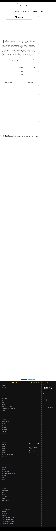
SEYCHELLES (5, 490)
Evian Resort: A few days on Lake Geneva (35, 435)
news (34, 391)
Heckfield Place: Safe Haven (35, 404)
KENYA (3, 452)
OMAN (3, 477)
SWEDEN (4, 498)
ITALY (3, 446)
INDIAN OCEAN (5, 438)
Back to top (50, 529)
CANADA (4, 404)
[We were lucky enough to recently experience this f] (21, 161)
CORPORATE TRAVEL (6, 509)
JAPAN (3, 450)
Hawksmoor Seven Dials (9, 82)
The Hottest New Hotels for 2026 (34, 414)
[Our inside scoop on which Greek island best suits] (7, 260)
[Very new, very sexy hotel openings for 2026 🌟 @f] (35, 158)
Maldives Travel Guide (34, 424)
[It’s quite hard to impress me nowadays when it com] (35, 279)
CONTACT (4, 414)
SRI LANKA (4, 496)
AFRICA (4, 387)
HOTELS (4, 435)
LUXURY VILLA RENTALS (7, 454)
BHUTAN (4, 402)
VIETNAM (4, 515)
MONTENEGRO (5, 465)
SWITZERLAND (5, 500)
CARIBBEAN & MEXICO (7, 406)
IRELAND (4, 444)
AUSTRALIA (4, 392)
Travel (35, 432)
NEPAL (3, 469)
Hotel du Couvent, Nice (50, 402)
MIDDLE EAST (5, 463)
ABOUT (4, 385)
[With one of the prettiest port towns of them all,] (21, 358)
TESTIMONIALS (5, 504)
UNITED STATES (5, 513)
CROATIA (4, 417)
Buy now (22, 74)
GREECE (4, 431)
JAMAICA (4, 448)
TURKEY (4, 511)
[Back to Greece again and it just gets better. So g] (21, 323)
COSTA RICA (5, 415)
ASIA (3, 391)
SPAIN (3, 494)
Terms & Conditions (7, 502)
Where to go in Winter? (8, 523)
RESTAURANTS (5, 486)
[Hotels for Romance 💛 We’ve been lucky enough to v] (7, 228)
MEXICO (4, 461)
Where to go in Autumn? (8, 517)
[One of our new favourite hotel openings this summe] (35, 212)
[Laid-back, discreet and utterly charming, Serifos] (35, 357)
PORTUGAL (4, 481)
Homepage (4, 433)
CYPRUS (4, 419)
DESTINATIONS (5, 421)
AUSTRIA (4, 396)
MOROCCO (4, 467)
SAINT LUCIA (5, 488)
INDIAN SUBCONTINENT (7, 440)
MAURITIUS (4, 460)
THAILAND (4, 506)
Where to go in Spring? (8, 519)
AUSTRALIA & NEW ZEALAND (8, 394)
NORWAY (4, 475)
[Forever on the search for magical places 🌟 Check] (7, 311)
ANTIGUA (4, 389)
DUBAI (3, 423)
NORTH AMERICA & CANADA (8, 473)
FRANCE (4, 427)
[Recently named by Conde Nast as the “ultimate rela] (7, 161)
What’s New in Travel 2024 (50, 420)
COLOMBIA (4, 412)
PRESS (3, 483)
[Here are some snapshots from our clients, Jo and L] (35, 322)
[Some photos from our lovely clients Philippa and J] (21, 265)
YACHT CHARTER (6, 525)
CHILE (3, 410)
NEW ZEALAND (5, 471)
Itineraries (19, 14)
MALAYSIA (4, 456)
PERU (3, 479)
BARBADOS (4, 398)
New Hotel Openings (49, 396)
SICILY (3, 492)
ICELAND (4, 437)
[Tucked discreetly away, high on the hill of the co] (21, 225)
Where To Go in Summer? (8, 521)
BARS (3, 400)
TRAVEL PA (4, 507)
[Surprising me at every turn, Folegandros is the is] (7, 355)
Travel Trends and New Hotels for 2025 (50, 408)
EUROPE (4, 425)
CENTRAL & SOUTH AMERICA (8, 408)
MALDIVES (4, 458)
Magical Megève (34, 393)
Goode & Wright (31, 82)
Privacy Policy (5, 484)
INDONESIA (4, 442)
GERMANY (4, 429)
